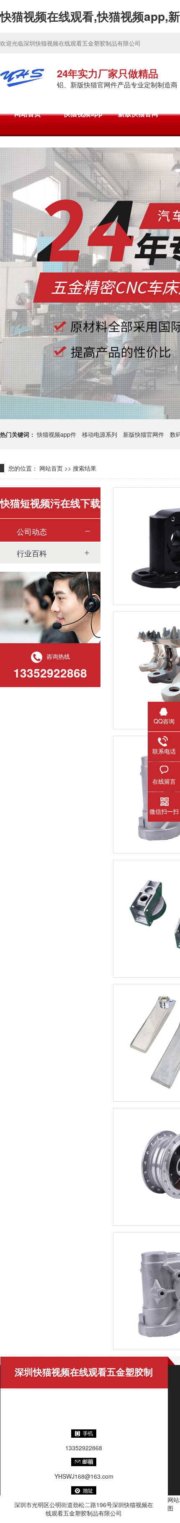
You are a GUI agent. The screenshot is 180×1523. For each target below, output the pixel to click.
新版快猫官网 (138, 113)
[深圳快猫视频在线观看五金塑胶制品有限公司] (22, 78)
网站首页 (27, 113)
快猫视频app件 (56, 434)
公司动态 (32, 531)
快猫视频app (83, 113)
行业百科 (32, 553)
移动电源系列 (99, 434)
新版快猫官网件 (143, 434)
